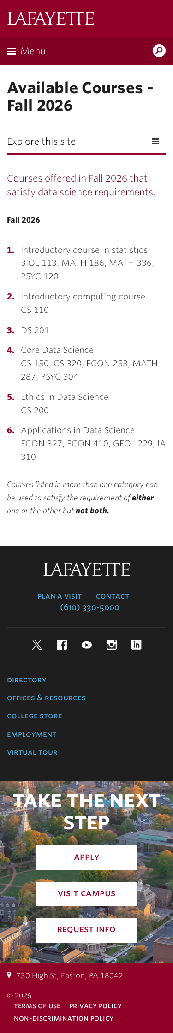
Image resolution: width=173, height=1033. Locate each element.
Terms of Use (37, 1005)
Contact (112, 595)
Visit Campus (86, 892)
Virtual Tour (32, 752)
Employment (31, 734)
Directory (27, 679)
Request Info (86, 928)
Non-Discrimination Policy (63, 1018)
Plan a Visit (59, 595)
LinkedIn (136, 644)
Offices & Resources (46, 697)
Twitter (37, 644)
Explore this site (41, 141)
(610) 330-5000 (89, 607)
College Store (34, 715)
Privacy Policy (95, 1005)
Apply (87, 856)
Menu (33, 51)
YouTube (87, 644)
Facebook (62, 644)
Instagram (111, 644)
